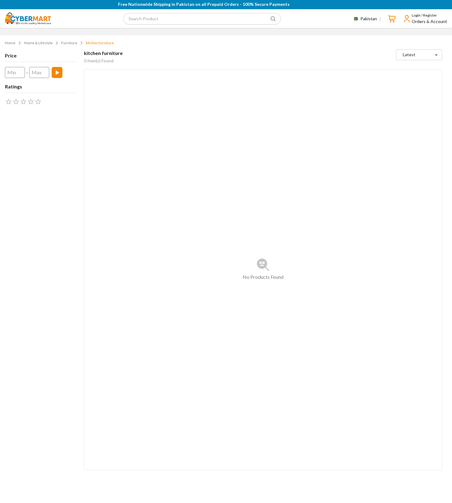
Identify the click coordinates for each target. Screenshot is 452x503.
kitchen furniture (100, 43)
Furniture (69, 43)
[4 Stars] (30, 101)
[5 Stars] (38, 101)
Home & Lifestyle (38, 43)
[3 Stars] (23, 101)
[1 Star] (8, 101)
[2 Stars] (16, 101)
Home (10, 43)
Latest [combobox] (409, 54)
